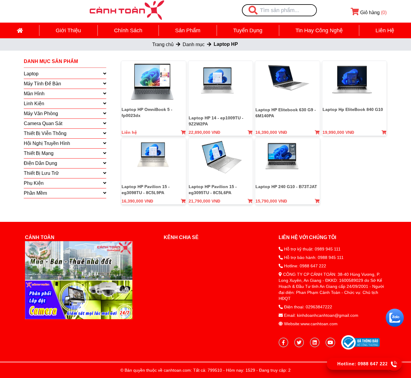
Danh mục (194, 44)
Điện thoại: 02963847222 (308, 306)
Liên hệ (384, 30)
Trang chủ (163, 44)
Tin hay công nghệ (319, 30)
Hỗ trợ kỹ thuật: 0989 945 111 (312, 249)
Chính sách (128, 30)
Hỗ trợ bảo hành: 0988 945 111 (313, 257)
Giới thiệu (68, 30)
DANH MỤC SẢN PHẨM (51, 61)
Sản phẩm (187, 30)
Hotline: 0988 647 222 (305, 265)
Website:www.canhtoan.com (310, 323)
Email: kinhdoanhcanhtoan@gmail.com (321, 315)
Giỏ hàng (373, 12)
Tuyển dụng (247, 30)
